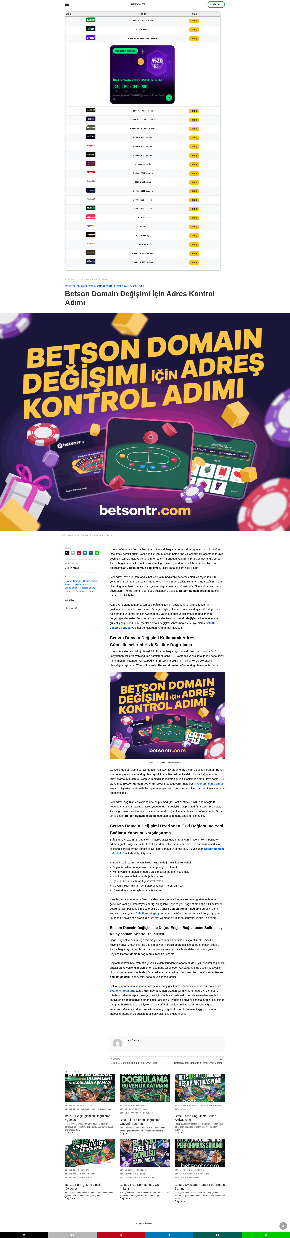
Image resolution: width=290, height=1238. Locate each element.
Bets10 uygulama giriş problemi (192, 1174)
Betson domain (72, 581)
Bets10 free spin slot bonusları (137, 1178)
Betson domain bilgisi (76, 286)
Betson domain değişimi (100, 286)
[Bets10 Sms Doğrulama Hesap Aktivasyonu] (200, 1088)
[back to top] (283, 1226)
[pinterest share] (79, 553)
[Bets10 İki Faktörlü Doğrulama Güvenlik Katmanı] (145, 1088)
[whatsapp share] (91, 553)
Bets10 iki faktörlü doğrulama (136, 1113)
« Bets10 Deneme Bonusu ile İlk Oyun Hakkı (134, 1063)
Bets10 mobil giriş (147, 913)
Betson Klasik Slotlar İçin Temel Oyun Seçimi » (199, 1063)
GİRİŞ (194, 21)
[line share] (97, 553)
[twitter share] (67, 553)
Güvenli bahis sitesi (210, 783)
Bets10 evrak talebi (102, 1109)
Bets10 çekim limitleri (77, 1170)
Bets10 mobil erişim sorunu (190, 1170)
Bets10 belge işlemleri (77, 1109)
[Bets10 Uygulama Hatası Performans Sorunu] (200, 1153)
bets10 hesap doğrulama (133, 1109)
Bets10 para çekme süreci (79, 1178)
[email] (72, 1235)
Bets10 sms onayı (184, 1109)
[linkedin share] (85, 553)
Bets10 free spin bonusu (133, 1174)
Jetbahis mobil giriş (122, 990)
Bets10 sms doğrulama (187, 1105)
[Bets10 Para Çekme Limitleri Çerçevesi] (90, 1153)
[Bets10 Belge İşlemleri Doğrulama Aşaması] (90, 1088)
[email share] (73, 553)
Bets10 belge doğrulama (78, 1105)
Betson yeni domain (85, 591)
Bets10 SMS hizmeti (211, 1105)
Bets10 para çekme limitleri (80, 1174)
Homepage (70, 279)
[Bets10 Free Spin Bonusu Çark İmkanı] (145, 1153)
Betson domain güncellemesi (93, 279)
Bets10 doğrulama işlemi (133, 1105)
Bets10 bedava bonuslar (133, 1170)
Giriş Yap (216, 4)
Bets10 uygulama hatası (187, 1178)
